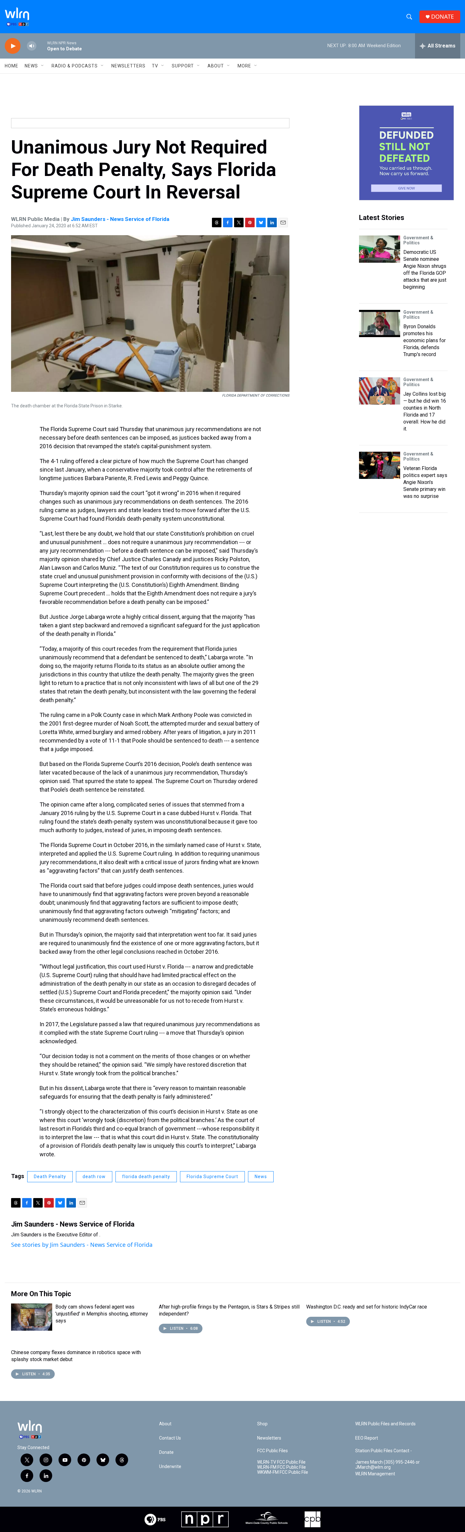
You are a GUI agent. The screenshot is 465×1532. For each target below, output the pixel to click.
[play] (13, 46)
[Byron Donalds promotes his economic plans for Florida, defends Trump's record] (379, 323)
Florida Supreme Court (212, 1176)
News (261, 1176)
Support (183, 65)
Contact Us (170, 1438)
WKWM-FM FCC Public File (282, 1472)
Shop (262, 1424)
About (216, 65)
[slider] (42, 45)
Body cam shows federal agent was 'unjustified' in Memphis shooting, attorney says (101, 1314)
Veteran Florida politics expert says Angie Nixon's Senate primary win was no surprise (425, 482)
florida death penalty (146, 1176)
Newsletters (128, 65)
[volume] (31, 46)
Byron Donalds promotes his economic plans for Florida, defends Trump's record (424, 340)
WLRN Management (375, 1474)
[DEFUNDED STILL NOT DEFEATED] (406, 153)
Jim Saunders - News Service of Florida (120, 219)
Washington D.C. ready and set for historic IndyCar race (366, 1307)
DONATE (442, 16)
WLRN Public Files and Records (385, 1424)
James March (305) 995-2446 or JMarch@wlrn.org (387, 1465)
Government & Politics (418, 240)
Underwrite (170, 1466)
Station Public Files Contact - (383, 1450)
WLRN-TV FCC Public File (281, 1462)
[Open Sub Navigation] (42, 65)
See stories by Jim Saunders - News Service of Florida (81, 1244)
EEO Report (366, 1438)
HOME (11, 65)
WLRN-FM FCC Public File (281, 1467)
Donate (166, 1452)
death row (94, 1176)
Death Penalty (50, 1176)
